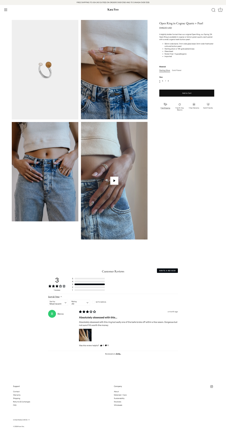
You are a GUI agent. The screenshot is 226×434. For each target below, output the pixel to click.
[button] (88, 278)
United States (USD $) (20, 420)
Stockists (117, 402)
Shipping (16, 398)
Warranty (17, 395)
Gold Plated (176, 70)
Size (161, 77)
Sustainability (119, 398)
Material (162, 67)
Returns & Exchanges (21, 402)
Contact (16, 391)
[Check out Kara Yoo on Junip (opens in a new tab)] (118, 354)
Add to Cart (186, 93)
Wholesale (118, 405)
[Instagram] (211, 386)
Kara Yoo (21, 426)
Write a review (167, 270)
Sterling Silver (164, 70)
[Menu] (6, 10)
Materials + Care (120, 395)
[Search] (213, 10)
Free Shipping (165, 108)
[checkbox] (102, 302)
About (116, 391)
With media (101, 302)
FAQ (14, 405)
